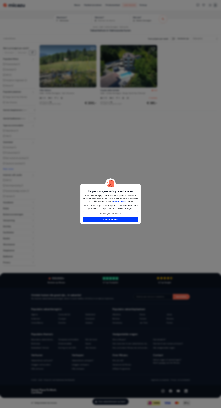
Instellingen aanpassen (110, 213)
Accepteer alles (110, 219)
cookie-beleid (119, 201)
